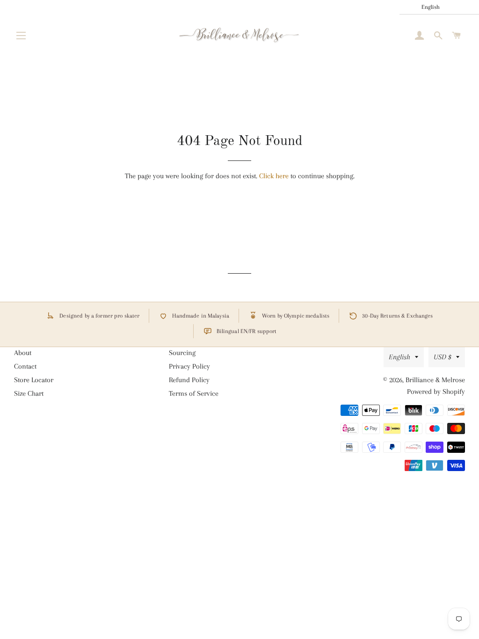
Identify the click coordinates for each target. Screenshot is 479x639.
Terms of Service (193, 393)
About (22, 353)
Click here (274, 176)
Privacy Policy (189, 366)
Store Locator (33, 380)
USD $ (442, 357)
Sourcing (182, 353)
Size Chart (29, 393)
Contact (25, 366)
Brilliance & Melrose (435, 380)
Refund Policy (189, 380)
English (399, 357)
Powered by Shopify (436, 391)
